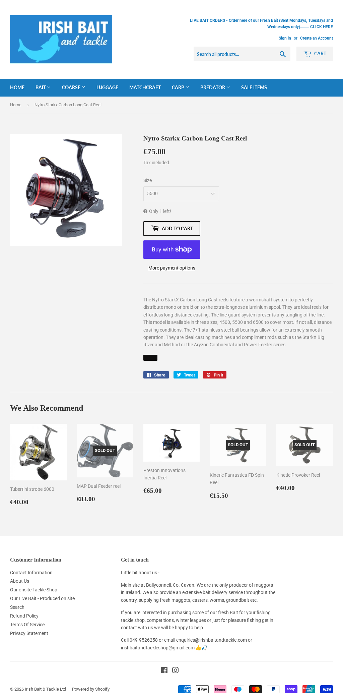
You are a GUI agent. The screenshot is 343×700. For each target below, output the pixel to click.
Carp (178, 87)
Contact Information (31, 572)
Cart (319, 53)
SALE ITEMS (254, 87)
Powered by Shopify (91, 689)
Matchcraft (145, 87)
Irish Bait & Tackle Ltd (45, 689)
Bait (41, 87)
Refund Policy (24, 616)
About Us (19, 581)
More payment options (171, 268)
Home (17, 87)
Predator (213, 87)
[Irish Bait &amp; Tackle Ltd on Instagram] (175, 671)
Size (147, 180)
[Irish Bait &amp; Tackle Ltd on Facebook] (164, 671)
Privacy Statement (29, 633)
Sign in (285, 38)
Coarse (71, 87)
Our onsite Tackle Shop (33, 589)
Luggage (107, 87)
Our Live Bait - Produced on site (42, 598)
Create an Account (316, 38)
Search (17, 607)
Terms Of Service (27, 624)
